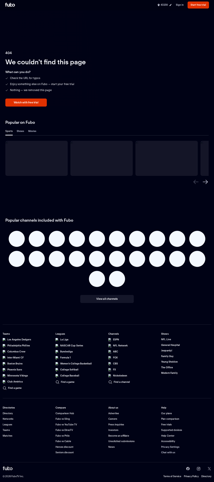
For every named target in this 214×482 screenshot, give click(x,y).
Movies (32, 131)
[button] (196, 182)
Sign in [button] (180, 5)
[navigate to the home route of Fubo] (10, 5)
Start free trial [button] (198, 5)
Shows (20, 131)
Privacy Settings (170, 447)
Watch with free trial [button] (26, 102)
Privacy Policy (191, 476)
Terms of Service (172, 476)
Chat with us (168, 452)
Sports (9, 131)
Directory (206, 476)
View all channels (107, 298)
